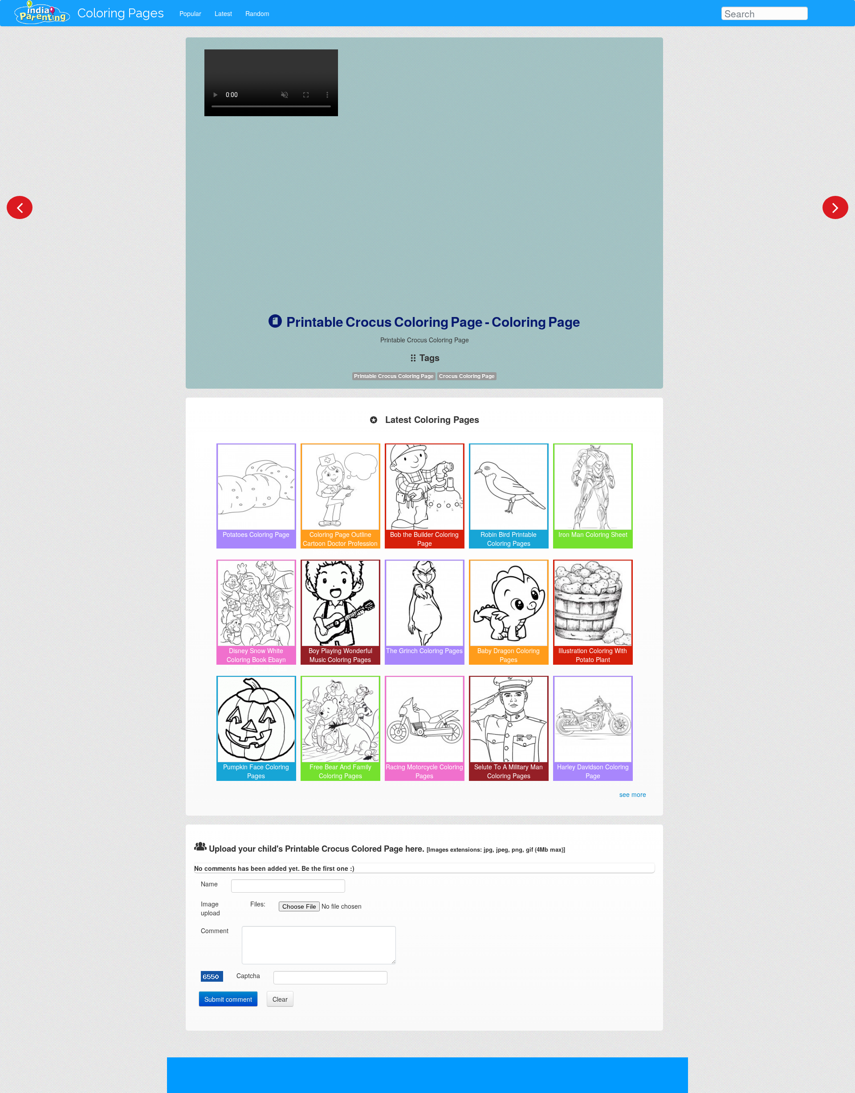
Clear (280, 999)
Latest (223, 13)
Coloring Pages (120, 13)
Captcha (248, 975)
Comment (214, 930)
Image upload (210, 908)
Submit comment (228, 999)
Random (257, 13)
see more (632, 794)
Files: (257, 903)
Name (209, 883)
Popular (190, 13)
